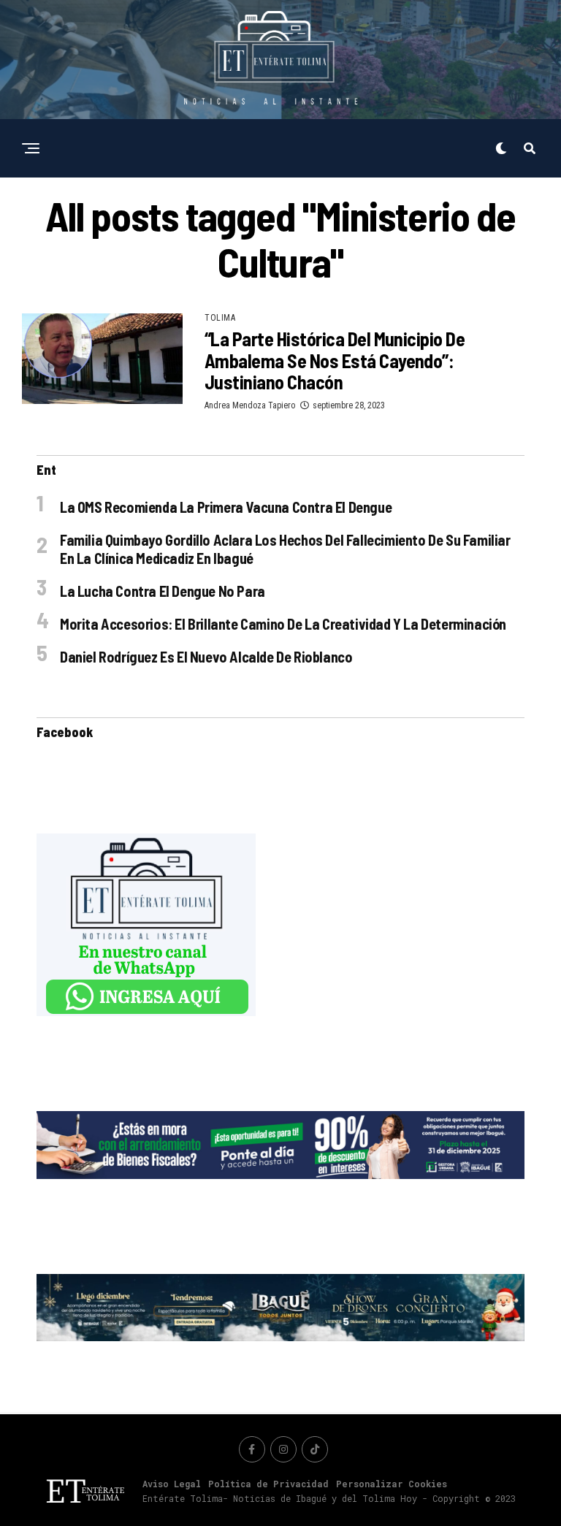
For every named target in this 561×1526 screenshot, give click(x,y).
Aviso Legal (171, 1483)
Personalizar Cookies (391, 1483)
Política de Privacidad (268, 1483)
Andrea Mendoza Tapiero (250, 405)
